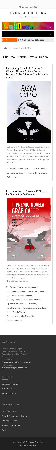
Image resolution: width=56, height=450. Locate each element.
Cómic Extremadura (36, 291)
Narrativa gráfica (13, 308)
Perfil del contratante (9, 411)
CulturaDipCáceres (32, 299)
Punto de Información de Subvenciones (16, 416)
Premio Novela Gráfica (37, 173)
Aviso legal (17, 442)
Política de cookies (28, 445)
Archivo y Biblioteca (9, 393)
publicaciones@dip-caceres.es (14, 368)
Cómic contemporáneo (16, 291)
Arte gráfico (18, 287)
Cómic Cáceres (31, 287)
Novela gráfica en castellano (34, 308)
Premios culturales (14, 320)
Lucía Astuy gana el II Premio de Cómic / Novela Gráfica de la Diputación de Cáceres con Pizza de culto (27, 73)
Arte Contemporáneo (21, 169)
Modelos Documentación (11, 425)
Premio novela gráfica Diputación (20, 316)
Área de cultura (28, 13)
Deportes (5, 430)
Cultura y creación (14, 299)
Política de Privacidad (34, 442)
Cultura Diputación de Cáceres (19, 295)
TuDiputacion (12, 177)
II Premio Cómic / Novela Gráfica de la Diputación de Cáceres (27, 193)
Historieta (32, 304)
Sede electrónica (8, 389)
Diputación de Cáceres (16, 173)
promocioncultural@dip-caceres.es (16, 362)
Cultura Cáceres (39, 169)
